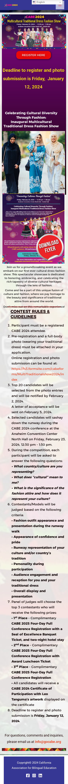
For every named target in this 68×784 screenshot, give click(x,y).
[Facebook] (28, 775)
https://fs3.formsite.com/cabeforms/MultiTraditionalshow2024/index (38, 374)
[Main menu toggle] (60, 5)
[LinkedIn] (40, 775)
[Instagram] (34, 775)
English (40, 2)
